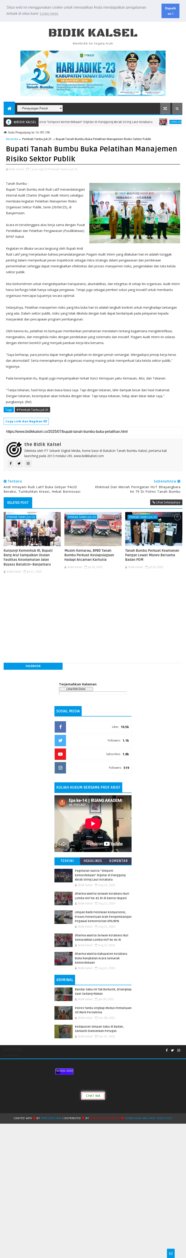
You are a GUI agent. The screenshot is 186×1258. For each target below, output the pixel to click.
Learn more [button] (49, 13)
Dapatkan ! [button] (170, 10)
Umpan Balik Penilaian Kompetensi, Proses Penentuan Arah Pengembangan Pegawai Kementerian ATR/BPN (103, 917)
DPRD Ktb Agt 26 (161, 121)
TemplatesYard (51, 1118)
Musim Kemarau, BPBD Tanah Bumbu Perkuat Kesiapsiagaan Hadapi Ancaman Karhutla (89, 555)
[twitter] (172, 1050)
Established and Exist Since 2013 (148, 1118)
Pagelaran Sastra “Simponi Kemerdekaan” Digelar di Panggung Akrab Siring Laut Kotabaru (67, 122)
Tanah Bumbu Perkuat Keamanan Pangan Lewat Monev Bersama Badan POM (152, 555)
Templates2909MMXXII (105, 1118)
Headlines (93, 861)
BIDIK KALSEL (93, 33)
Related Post (18, 503)
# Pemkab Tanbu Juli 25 (32, 410)
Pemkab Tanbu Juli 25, (63, 169)
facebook (33, 666)
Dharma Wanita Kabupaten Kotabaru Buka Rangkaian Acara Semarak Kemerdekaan (101, 958)
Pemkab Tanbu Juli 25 (36, 139)
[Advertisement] (93, 589)
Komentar (118, 861)
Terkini (67, 861)
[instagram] (178, 1050)
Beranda (12, 139)
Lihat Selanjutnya (168, 502)
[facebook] (167, 1050)
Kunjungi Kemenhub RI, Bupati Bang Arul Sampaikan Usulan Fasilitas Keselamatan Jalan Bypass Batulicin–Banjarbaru (28, 557)
